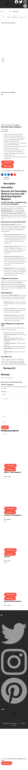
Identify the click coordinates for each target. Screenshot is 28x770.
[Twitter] (21, 2)
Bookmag (18, 723)
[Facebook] (16, 2)
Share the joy (14, 315)
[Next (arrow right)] (7, 769)
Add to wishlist (7, 166)
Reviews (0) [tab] (9, 368)
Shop (8, 16)
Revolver (7, 556)
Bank (15, 170)
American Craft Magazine (12, 515)
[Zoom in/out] (2, 766)
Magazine (19, 170)
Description (6, 177)
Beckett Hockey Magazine (13, 601)
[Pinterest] (25, 6)
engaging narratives (21, 286)
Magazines (14, 16)
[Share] (11, 766)
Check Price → (8, 162)
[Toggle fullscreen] (7, 766)
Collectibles (23, 16)
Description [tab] (9, 183)
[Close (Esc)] (16, 766)
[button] (7, 4)
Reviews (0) (6, 179)
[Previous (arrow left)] (2, 769)
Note (23, 170)
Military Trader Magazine (12, 472)
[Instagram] (25, 2)
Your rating (4, 391)
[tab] (15, 177)
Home (3, 16)
